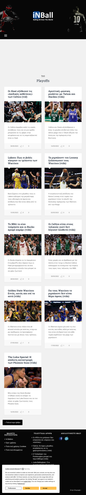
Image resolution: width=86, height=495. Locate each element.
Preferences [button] (21, 483)
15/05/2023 (14, 213)
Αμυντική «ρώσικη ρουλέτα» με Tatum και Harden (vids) (61, 93)
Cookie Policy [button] (27, 481)
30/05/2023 (14, 146)
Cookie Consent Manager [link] (12, 469)
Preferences (12, 488)
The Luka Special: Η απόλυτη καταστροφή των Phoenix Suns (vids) (22, 359)
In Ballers (9, 439)
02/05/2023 (55, 213)
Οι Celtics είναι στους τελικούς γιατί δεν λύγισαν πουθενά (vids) (61, 226)
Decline (27, 488)
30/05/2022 (55, 276)
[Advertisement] (43, 57)
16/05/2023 (55, 146)
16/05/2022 (14, 412)
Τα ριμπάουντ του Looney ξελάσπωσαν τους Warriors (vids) (63, 160)
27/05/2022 (14, 343)
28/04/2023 (14, 279)
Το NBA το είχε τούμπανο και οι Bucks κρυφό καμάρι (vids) (21, 226)
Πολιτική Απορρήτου (14, 450)
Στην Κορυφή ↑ (76, 490)
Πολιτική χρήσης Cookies (16, 446)
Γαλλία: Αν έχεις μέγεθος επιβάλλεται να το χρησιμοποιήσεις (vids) (43, 448)
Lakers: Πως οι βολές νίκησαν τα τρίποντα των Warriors (22, 160)
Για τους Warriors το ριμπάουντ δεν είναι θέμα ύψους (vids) (60, 293)
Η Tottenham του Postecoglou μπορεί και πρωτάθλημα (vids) (42, 456)
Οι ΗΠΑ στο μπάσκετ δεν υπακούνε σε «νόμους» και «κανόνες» (43, 439)
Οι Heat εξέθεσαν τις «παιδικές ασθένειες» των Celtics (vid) (20, 93)
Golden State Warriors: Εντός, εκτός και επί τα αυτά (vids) (21, 293)
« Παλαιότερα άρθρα (12, 422)
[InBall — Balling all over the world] (42, 16)
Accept (45, 488)
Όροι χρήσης (11, 443)
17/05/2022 (55, 345)
